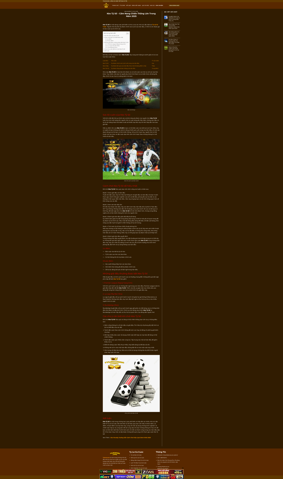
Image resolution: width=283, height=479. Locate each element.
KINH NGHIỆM (159, 5)
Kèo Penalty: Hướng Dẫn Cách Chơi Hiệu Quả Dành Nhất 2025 (130, 437)
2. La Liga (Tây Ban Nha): (113, 45)
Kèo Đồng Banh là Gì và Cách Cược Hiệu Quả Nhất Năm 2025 (174, 34)
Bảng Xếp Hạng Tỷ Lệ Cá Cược (140, 460)
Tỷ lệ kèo (122, 5)
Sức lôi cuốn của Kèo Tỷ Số (111, 35)
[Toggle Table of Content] (126, 33)
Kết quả (128, 5)
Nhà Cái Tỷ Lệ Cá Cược (137, 465)
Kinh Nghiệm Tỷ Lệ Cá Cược (131, 11)
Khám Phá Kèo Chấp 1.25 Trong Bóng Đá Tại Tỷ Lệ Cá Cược (174, 49)
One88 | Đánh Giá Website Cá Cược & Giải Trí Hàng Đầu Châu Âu (174, 18)
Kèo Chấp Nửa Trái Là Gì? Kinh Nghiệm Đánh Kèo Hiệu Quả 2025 (174, 26)
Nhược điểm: (110, 40)
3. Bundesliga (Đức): (112, 47)
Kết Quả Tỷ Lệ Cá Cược (137, 457)
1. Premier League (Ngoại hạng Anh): (116, 44)
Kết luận (107, 51)
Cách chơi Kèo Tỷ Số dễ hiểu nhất (114, 37)
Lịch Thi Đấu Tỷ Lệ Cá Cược (139, 463)
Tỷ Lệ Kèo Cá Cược (136, 455)
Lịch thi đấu (145, 5)
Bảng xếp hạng (136, 5)
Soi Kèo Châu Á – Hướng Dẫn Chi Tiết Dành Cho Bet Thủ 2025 (174, 41)
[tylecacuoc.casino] (106, 5)
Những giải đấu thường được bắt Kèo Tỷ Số (116, 42)
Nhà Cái (152, 5)
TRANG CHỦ (115, 5)
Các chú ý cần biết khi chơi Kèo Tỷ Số (115, 49)
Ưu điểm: (109, 39)
